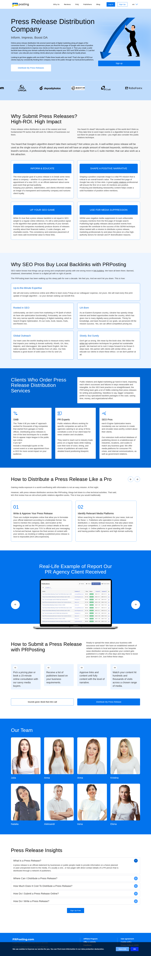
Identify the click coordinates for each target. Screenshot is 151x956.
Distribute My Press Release (108, 702)
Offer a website (89, 942)
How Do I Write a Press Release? (31, 901)
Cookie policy (126, 942)
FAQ (77, 4)
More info (122, 949)
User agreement (127, 939)
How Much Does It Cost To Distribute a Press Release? (42, 886)
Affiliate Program (90, 939)
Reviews (67, 4)
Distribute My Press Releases (31, 68)
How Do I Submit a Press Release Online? (36, 893)
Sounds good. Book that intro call (42, 702)
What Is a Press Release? (27, 860)
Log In (110, 4)
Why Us (56, 4)
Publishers (87, 4)
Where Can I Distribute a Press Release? (35, 878)
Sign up (119, 63)
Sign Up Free (75, 910)
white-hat (84, 343)
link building (99, 271)
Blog (98, 4)
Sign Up (122, 4)
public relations (119, 182)
